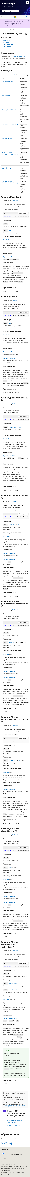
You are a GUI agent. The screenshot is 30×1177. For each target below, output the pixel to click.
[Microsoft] (15, 17)
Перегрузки (5, 42)
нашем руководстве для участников (14, 1106)
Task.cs (14, 201)
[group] (15, 135)
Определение (6, 40)
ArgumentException (9, 358)
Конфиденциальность (20, 1166)
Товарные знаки (20, 1172)
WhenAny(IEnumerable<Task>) (10, 124)
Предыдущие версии (6, 1164)
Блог (15, 1164)
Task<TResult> (13, 983)
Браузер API (13, 29)
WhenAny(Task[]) (6, 46)
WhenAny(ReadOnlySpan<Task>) (10, 109)
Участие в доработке (6, 1166)
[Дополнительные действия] (27, 29)
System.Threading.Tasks (19, 56)
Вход (27, 17)
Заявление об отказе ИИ (7, 1162)
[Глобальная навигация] (1, 16)
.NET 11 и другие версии (11, 291)
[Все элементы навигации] (2, 29)
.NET (6, 29)
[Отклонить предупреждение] (27, 2)
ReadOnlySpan (13, 427)
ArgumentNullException (10, 257)
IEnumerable (12, 524)
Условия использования (7, 1172)
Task (10, 224)
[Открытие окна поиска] (24, 16)
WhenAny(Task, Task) (7, 44)
